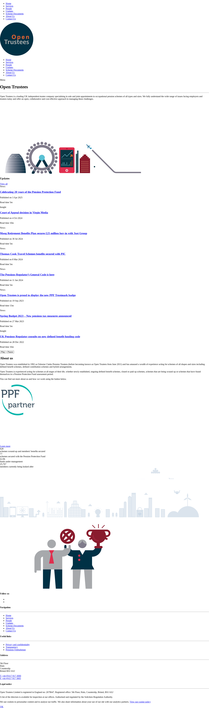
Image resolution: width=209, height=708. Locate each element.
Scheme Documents (15, 13)
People (9, 8)
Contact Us (11, 19)
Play (3, 352)
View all (4, 184)
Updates (9, 11)
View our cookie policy (140, 702)
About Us (10, 16)
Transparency (12, 647)
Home (8, 3)
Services (9, 6)
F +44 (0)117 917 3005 (10, 678)
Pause (10, 352)
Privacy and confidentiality (18, 644)
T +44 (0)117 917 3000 (10, 676)
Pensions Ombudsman (16, 649)
